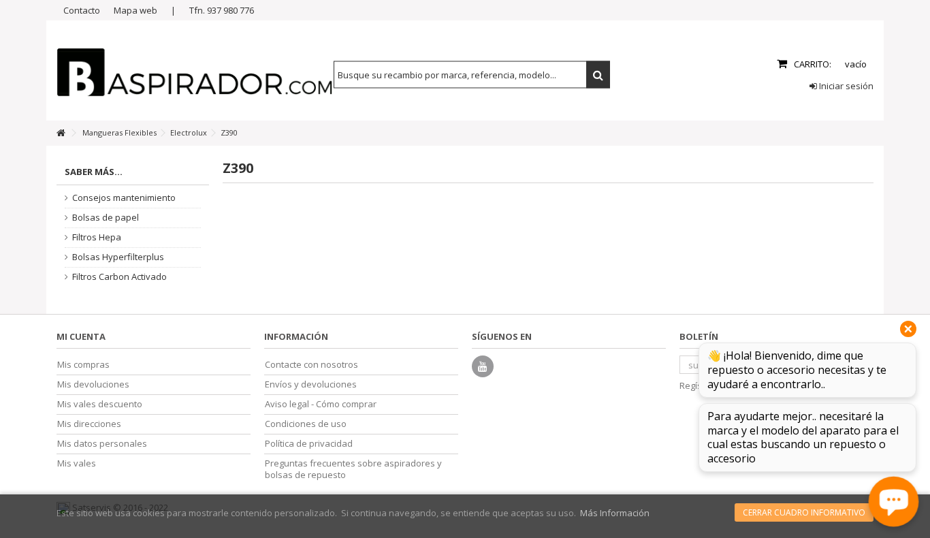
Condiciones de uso (306, 424)
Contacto (81, 10)
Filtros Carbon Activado (119, 277)
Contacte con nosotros (311, 364)
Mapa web (135, 10)
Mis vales (76, 463)
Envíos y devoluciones (311, 384)
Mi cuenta (81, 336)
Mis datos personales (102, 443)
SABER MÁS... (94, 171)
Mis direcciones (89, 424)
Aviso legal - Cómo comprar (320, 404)
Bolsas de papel (105, 217)
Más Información (615, 513)
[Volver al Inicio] (61, 133)
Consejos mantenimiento (124, 198)
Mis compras (83, 364)
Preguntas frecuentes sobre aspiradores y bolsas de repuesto (353, 469)
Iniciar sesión (845, 86)
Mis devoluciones (93, 384)
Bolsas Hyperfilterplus (118, 257)
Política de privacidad (309, 443)
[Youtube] (483, 366)
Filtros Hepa (96, 237)
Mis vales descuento (99, 404)
